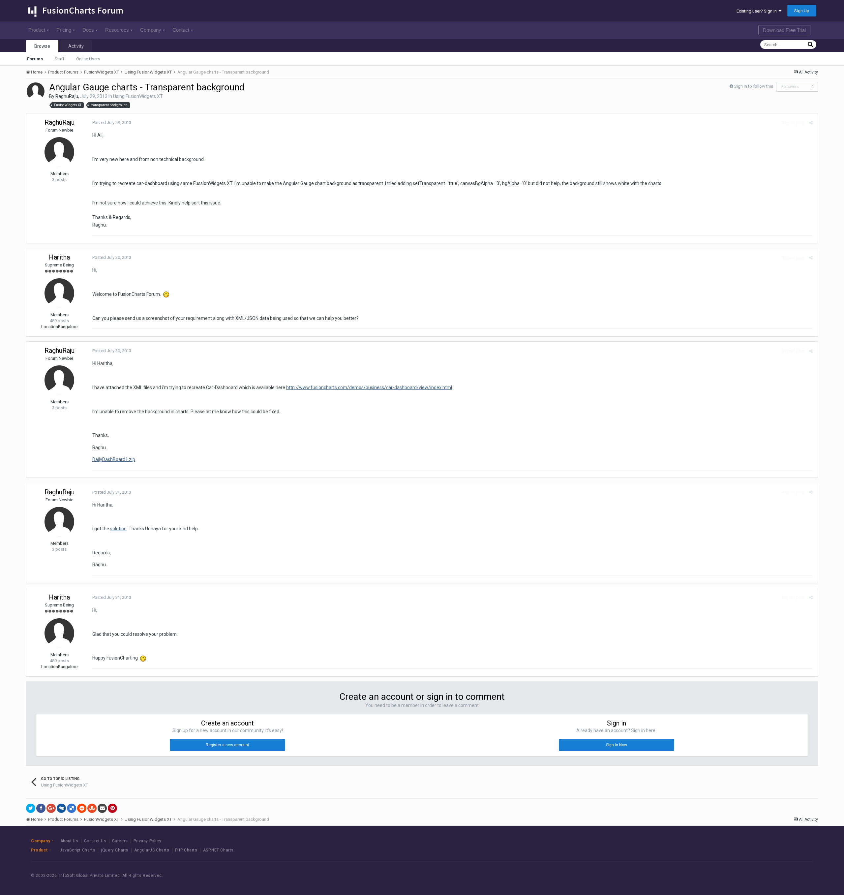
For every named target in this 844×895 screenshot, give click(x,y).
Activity (76, 46)
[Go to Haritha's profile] (59, 293)
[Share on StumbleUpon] (92, 808)
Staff (59, 58)
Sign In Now (616, 745)
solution (118, 528)
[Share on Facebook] (40, 808)
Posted (111, 122)
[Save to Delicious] (71, 808)
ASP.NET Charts (218, 850)
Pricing (63, 30)
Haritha (59, 257)
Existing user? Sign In (758, 11)
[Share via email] (102, 808)
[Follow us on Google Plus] (792, 876)
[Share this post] (811, 122)
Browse (42, 46)
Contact (180, 30)
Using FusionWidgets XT (138, 96)
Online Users (88, 58)
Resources (117, 30)
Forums (35, 58)
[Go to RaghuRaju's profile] (36, 91)
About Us (69, 841)
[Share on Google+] (51, 808)
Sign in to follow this (753, 86)
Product (36, 30)
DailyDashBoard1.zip (113, 459)
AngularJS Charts (151, 850)
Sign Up (801, 10)
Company (150, 30)
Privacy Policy (147, 841)
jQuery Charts (115, 850)
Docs (88, 30)
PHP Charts (186, 850)
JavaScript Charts (77, 850)
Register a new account (227, 745)
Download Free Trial (784, 30)
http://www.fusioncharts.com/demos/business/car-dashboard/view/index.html (369, 387)
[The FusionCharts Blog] (748, 876)
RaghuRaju (66, 96)
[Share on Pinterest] (112, 808)
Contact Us (95, 841)
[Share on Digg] (61, 808)
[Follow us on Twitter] (777, 876)
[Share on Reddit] (81, 808)
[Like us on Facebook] (763, 876)
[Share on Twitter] (30, 808)
